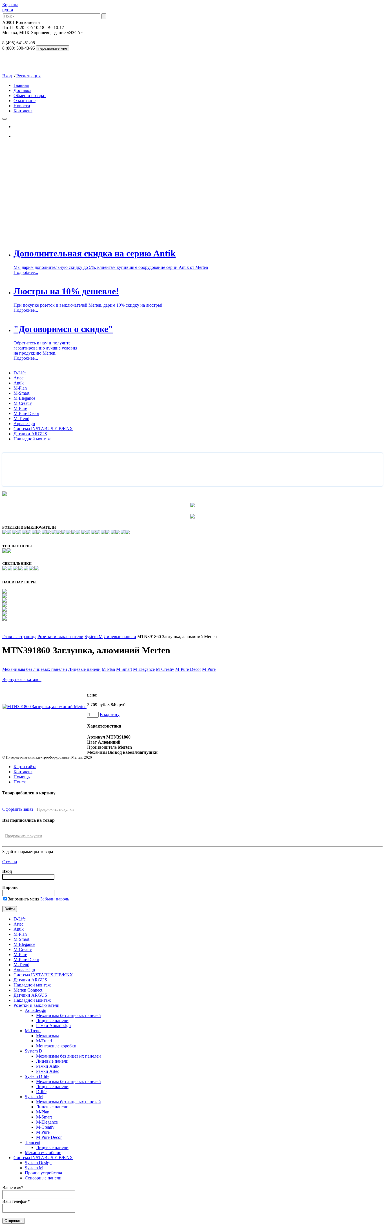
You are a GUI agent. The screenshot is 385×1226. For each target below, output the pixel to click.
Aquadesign (24, 423)
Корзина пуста (10, 7)
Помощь (22, 776)
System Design (38, 1162)
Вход (7, 75)
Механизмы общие (43, 1152)
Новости (22, 105)
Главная (21, 85)
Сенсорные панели (43, 1178)
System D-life (37, 1076)
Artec (18, 377)
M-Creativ (23, 403)
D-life (41, 1091)
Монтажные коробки (56, 1045)
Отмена (9, 861)
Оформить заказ (17, 809)
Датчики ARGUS (30, 433)
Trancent (32, 1142)
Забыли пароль (54, 899)
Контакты (23, 110)
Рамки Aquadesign (53, 1025)
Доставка (22, 90)
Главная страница (19, 636)
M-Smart (21, 393)
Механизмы (47, 1035)
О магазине (25, 100)
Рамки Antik (47, 1066)
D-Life (20, 372)
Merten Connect (28, 990)
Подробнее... (26, 272)
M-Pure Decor (26, 413)
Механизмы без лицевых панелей (34, 669)
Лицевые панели (120, 636)
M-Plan (20, 388)
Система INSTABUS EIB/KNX (43, 428)
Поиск (20, 781)
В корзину (110, 714)
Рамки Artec (47, 1071)
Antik (19, 383)
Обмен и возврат (30, 95)
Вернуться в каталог (21, 679)
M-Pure (20, 408)
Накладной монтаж (32, 438)
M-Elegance (24, 398)
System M (94, 636)
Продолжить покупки (55, 809)
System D (33, 1051)
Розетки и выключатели (60, 636)
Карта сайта (25, 766)
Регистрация (28, 75)
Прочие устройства (43, 1172)
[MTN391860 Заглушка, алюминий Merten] (45, 706)
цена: (92, 695)
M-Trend (21, 418)
